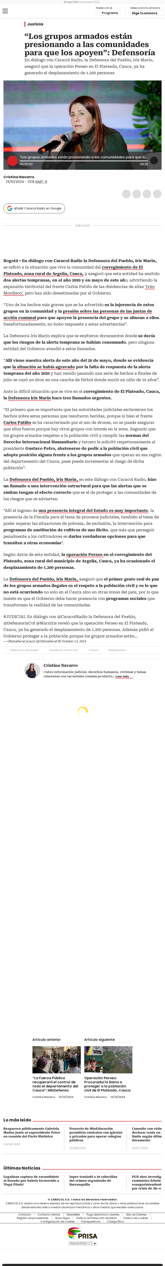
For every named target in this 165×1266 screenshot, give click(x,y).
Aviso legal (62, 1218)
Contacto (24, 1214)
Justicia (35, 24)
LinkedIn (147, 194)
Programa (110, 13)
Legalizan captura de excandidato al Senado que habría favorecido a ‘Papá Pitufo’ (31, 1180)
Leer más (122, 676)
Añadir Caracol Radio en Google (37, 208)
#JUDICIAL (14, 616)
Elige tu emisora (144, 13)
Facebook (126, 194)
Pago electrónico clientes (103, 1214)
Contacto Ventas (49, 1214)
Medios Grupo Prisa (82, 1243)
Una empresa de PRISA (82, 1233)
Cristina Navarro (18, 177)
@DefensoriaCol (19, 623)
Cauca (93, 650)
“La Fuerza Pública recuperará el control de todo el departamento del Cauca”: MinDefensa (55, 1084)
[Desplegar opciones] (154, 160)
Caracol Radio (20, 11)
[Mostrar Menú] (5, 11)
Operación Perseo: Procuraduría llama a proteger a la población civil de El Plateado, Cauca (107, 1084)
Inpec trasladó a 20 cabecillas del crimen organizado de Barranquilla (93, 1180)
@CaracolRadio (72, 616)
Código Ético (115, 1221)
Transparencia (90, 1221)
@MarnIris (46, 623)
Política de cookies (136, 1218)
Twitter (136, 194)
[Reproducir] (12, 161)
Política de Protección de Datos (96, 1218)
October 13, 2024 (74, 641)
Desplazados (117, 650)
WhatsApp (157, 194)
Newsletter (73, 1214)
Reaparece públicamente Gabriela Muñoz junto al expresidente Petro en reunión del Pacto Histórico (31, 1132)
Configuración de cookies (58, 1221)
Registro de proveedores (33, 1218)
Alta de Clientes (136, 1214)
